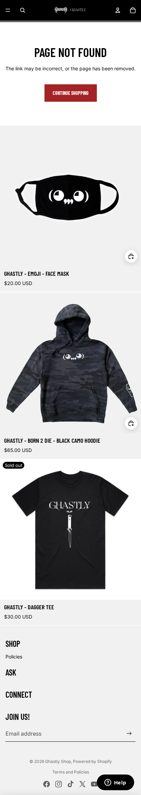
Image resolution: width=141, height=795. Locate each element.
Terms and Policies (70, 772)
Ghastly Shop (58, 761)
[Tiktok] (70, 784)
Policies (13, 656)
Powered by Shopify (92, 761)
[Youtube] (94, 784)
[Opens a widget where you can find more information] (115, 783)
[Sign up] (129, 733)
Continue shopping (71, 93)
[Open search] (22, 10)
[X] (82, 784)
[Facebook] (46, 784)
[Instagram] (58, 784)
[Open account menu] (117, 10)
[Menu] (8, 10)
